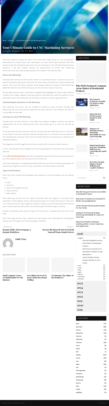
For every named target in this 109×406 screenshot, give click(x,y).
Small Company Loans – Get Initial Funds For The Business (13, 277)
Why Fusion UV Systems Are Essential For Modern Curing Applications (97, 102)
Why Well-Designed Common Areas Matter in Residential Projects (91, 88)
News (78, 364)
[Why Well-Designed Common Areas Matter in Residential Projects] (91, 73)
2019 (80, 309)
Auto (77, 324)
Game (78, 349)
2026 (80, 233)
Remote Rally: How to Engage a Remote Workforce (17, 231)
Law (77, 361)
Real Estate (80, 377)
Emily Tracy (7, 51)
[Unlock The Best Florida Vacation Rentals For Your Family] (81, 117)
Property (79, 374)
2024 (80, 287)
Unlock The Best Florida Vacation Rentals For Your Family (95, 117)
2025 (80, 283)
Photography (80, 370)
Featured (79, 339)
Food (77, 345)
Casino (78, 330)
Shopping (79, 380)
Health (78, 355)
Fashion (79, 336)
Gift (77, 352)
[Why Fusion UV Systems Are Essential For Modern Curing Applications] (81, 102)
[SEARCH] (104, 178)
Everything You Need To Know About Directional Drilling (37, 277)
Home (78, 358)
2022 (80, 296)
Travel (78, 389)
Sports (78, 383)
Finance (79, 342)
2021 (79, 300)
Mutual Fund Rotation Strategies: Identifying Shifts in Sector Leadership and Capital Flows (98, 149)
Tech (77, 386)
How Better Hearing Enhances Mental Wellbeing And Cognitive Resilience (97, 165)
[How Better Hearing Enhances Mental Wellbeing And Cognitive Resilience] (81, 165)
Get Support (102, 403)
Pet (77, 367)
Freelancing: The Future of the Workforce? (62, 276)
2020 (80, 305)
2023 (80, 292)
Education (79, 333)
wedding (79, 392)
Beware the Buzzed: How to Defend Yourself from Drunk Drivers (58, 231)
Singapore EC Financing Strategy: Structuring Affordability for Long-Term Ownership (98, 132)
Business (5, 44)
